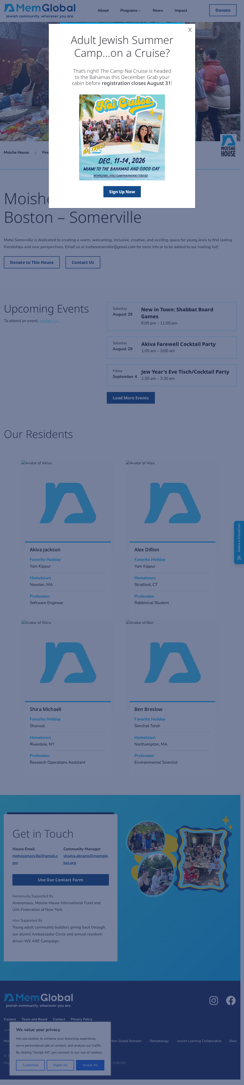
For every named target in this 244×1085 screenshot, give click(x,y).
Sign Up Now (122, 191)
